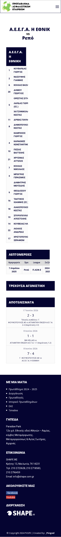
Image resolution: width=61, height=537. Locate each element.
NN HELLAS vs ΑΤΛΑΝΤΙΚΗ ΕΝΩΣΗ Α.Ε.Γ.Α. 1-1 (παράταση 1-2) (30, 341)
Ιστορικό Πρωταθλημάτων (23, 401)
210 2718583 (33, 468)
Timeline (13, 410)
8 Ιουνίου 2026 (30, 331)
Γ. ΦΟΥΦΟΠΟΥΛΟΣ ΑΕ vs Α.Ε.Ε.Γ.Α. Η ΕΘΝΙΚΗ (30, 359)
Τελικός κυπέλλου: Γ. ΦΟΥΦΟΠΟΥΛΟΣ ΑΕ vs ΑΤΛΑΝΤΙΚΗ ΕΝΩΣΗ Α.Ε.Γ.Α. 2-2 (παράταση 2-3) (30, 322)
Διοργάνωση (16, 393)
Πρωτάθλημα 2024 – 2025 (23, 389)
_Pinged (50, 532)
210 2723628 (18, 468)
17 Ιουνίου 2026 (30, 310)
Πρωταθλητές (16, 397)
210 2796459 (13, 472)
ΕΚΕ (11, 406)
